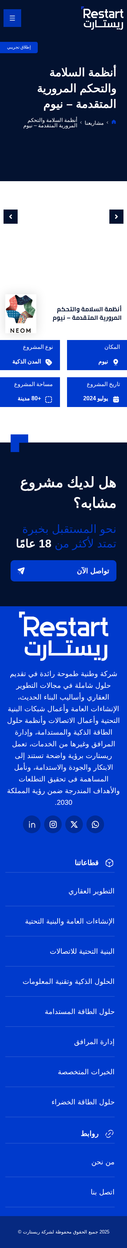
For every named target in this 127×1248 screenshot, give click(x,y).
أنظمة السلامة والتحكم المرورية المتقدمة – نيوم (50, 122)
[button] (11, 217)
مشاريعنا (94, 123)
